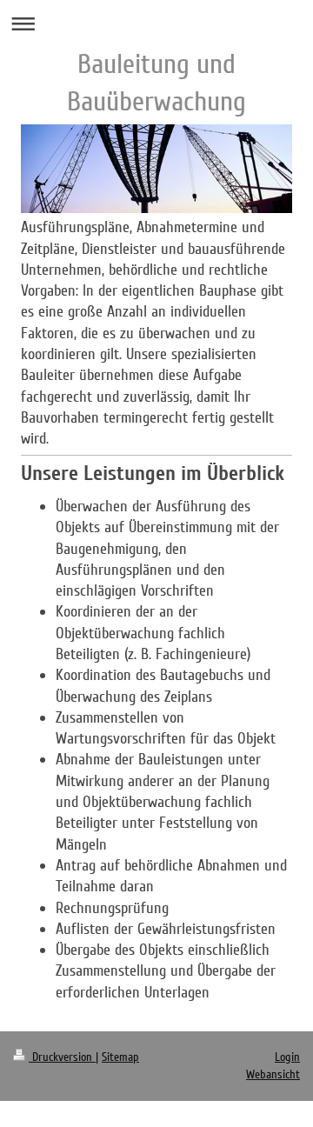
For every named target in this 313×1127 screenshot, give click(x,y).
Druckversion (62, 1057)
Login (287, 1057)
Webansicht (273, 1074)
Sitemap (120, 1057)
